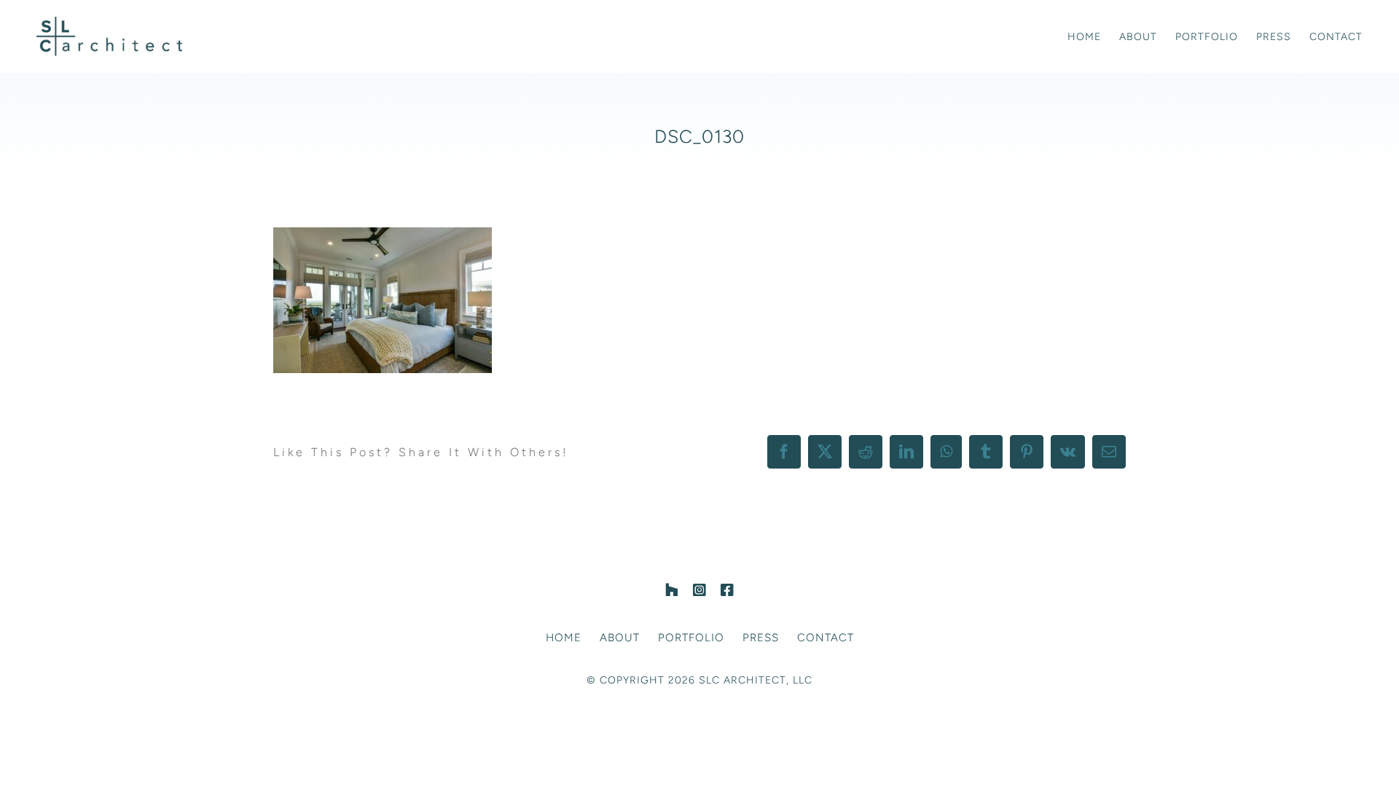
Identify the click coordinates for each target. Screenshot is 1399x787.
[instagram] (699, 590)
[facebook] (727, 590)
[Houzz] (671, 590)
